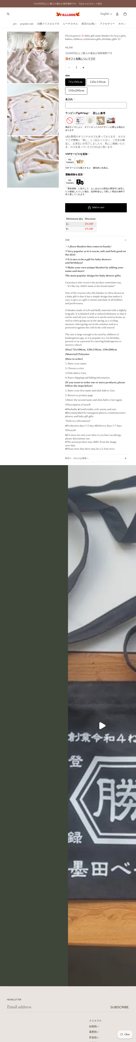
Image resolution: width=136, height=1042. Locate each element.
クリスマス (95, 1021)
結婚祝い (94, 1026)
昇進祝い (94, 1038)
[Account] (117, 14)
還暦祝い (94, 1032)
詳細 (67, 239)
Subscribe (119, 1007)
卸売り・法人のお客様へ (77, 458)
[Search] (8, 14)
